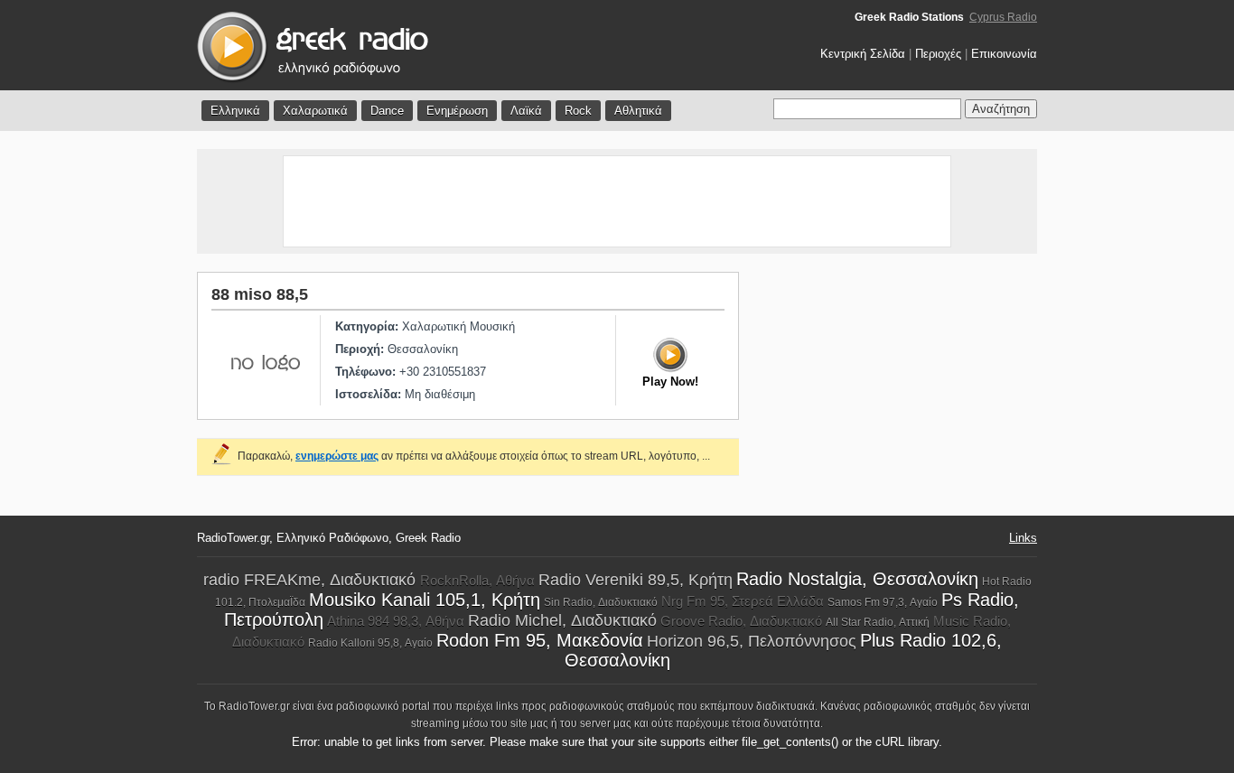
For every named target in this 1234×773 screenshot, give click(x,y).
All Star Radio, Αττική (878, 622)
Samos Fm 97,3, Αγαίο (882, 602)
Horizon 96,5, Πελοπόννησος (751, 641)
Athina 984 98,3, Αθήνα (395, 621)
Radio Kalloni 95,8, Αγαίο (370, 643)
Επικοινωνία (1004, 54)
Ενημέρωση (457, 110)
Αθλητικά (638, 110)
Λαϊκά (526, 110)
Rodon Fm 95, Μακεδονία (539, 640)
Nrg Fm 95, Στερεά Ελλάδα (742, 601)
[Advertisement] (617, 201)
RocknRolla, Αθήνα (477, 580)
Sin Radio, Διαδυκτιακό (601, 602)
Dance (387, 110)
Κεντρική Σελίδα (862, 54)
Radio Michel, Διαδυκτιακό (562, 620)
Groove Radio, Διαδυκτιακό (741, 621)
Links (1023, 538)
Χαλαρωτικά (315, 110)
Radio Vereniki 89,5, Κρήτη (635, 580)
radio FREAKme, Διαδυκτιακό (311, 580)
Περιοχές (938, 54)
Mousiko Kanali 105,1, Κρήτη (424, 600)
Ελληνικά (235, 110)
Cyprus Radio (1003, 17)
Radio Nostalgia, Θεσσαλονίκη (857, 579)
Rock (578, 110)
